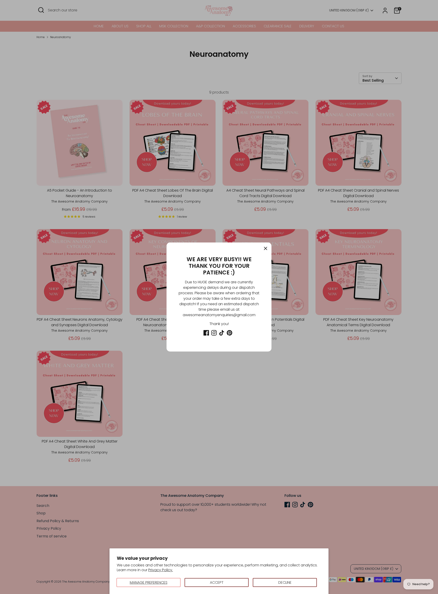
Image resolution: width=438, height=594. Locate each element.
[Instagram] (214, 333)
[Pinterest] (229, 333)
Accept (217, 582)
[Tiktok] (221, 333)
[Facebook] (206, 333)
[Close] (266, 248)
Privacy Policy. (160, 570)
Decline (285, 582)
